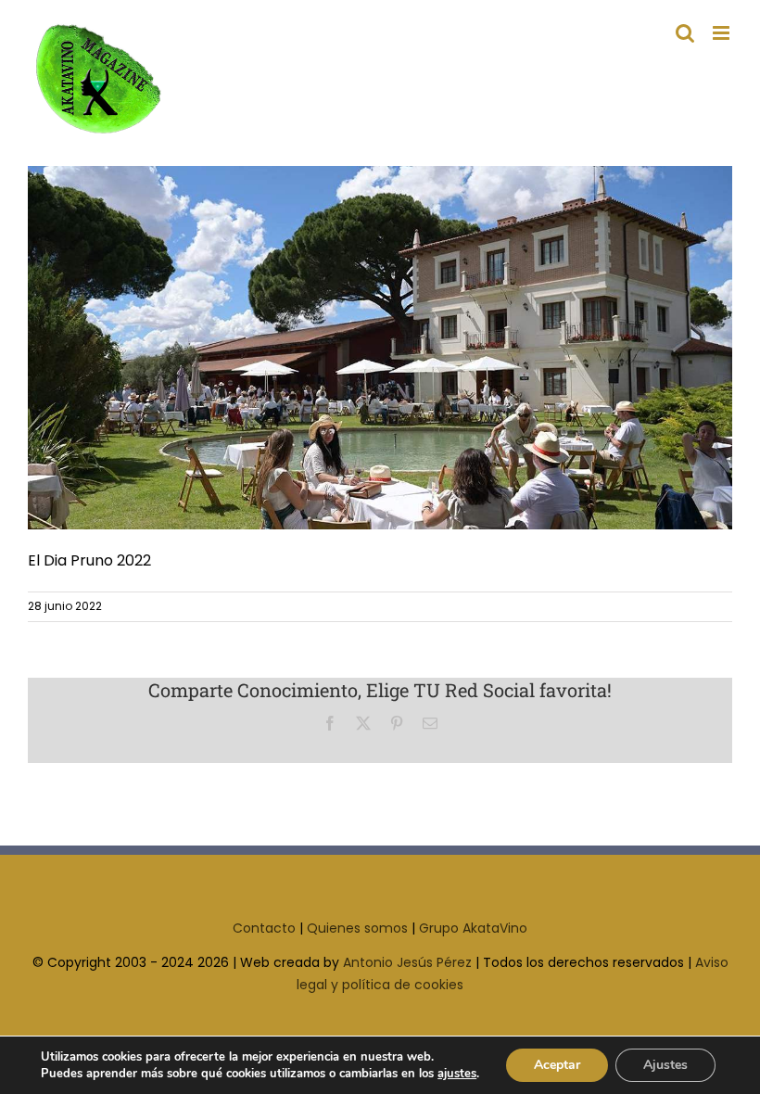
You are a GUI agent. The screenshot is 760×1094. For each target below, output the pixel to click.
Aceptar (557, 1065)
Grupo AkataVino (473, 928)
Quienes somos (357, 928)
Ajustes (665, 1065)
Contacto (264, 928)
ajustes (456, 1073)
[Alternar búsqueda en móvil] (685, 33)
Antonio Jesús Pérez (407, 962)
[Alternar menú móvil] (722, 33)
